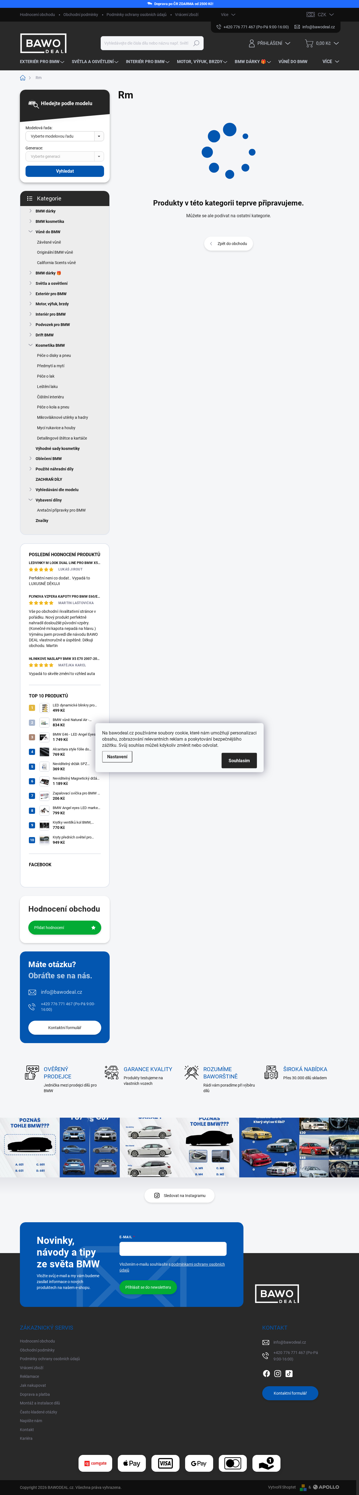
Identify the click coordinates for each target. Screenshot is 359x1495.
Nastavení (117, 756)
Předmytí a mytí (50, 366)
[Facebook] (266, 1372)
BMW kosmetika (50, 221)
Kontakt (27, 1429)
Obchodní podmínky (80, 14)
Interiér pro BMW (51, 314)
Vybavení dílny (49, 500)
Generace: (34, 148)
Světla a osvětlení (52, 283)
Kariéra (26, 1438)
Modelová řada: (39, 128)
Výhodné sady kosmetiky (58, 448)
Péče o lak (45, 376)
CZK (322, 14)
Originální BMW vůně (55, 252)
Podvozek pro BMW (53, 324)
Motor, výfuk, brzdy (52, 304)
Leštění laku (47, 386)
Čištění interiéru (50, 397)
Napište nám (31, 1420)
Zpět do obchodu (232, 243)
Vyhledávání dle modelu (57, 489)
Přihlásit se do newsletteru (148, 1287)
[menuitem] (43, 62)
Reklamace (29, 1376)
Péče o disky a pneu (54, 355)
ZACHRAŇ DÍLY (49, 479)
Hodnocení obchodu (37, 14)
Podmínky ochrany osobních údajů (137, 14)
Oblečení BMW (49, 458)
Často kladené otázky (38, 1412)
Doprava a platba (35, 1394)
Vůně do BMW (48, 232)
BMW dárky (46, 211)
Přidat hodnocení (49, 927)
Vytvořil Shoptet (282, 1487)
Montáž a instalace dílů (40, 1403)
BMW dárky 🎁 (48, 273)
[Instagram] (277, 1372)
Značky (42, 520)
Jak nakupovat (33, 1385)
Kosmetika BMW (50, 345)
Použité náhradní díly (54, 469)
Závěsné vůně (49, 242)
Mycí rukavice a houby (56, 428)
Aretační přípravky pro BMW (61, 510)
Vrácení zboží (186, 14)
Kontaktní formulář (64, 1027)
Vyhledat (65, 171)
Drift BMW (45, 335)
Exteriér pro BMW (51, 294)
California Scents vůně (56, 262)
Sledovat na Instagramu (185, 1195)
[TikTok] (289, 1372)
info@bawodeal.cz (61, 992)
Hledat (196, 43)
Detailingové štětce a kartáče (62, 438)
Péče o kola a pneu (53, 407)
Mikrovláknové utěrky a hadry (62, 417)
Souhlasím (239, 760)
